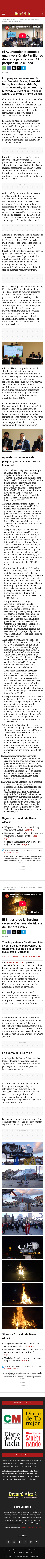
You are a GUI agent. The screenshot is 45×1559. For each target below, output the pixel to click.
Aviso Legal (7, 1550)
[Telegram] (23, 68)
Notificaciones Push (18, 1552)
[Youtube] (37, 1542)
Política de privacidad (19, 1550)
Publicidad (29, 1552)
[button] (3, 14)
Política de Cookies (33, 1550)
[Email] (19, 68)
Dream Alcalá (6, 20)
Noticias (13, 20)
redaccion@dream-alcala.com (31, 1528)
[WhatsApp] (4, 68)
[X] (14, 68)
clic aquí (28, 830)
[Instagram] (14, 1542)
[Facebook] (9, 68)
